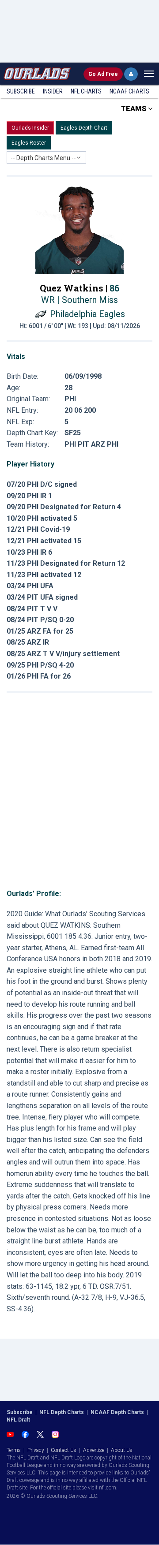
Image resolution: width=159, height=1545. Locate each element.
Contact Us (63, 1450)
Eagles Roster (28, 143)
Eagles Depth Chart (84, 128)
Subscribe (21, 91)
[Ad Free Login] (131, 74)
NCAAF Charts (129, 91)
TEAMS (134, 108)
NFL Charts (86, 91)
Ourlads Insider (30, 128)
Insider (53, 91)
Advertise (93, 1450)
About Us (121, 1450)
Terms (14, 1450)
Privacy (35, 1450)
